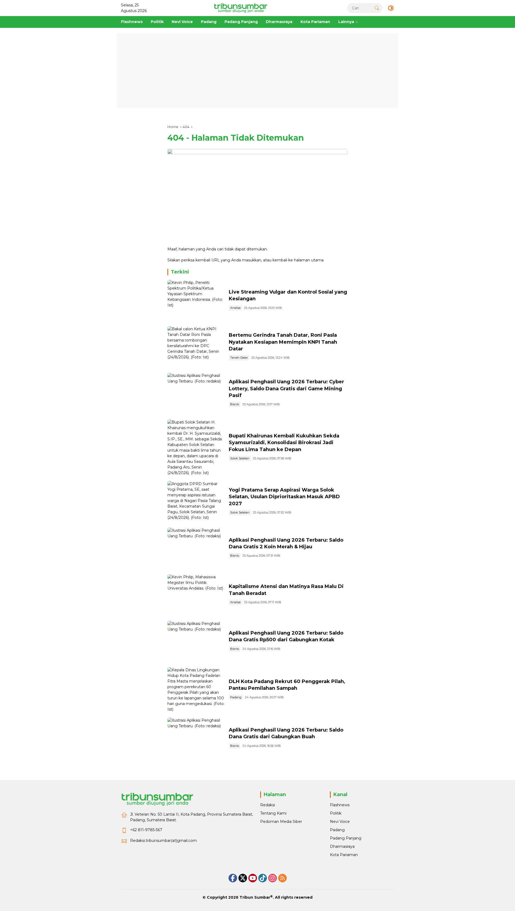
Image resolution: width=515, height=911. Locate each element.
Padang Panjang (345, 838)
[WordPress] (262, 878)
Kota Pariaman (344, 854)
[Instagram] (272, 878)
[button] (376, 7)
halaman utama (308, 260)
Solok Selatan (239, 458)
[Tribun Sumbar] (240, 7)
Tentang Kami (273, 813)
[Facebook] (233, 878)
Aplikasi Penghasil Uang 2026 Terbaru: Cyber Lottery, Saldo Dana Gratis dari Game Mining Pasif (286, 388)
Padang (235, 697)
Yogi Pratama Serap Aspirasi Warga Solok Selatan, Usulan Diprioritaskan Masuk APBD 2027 (284, 496)
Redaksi (267, 805)
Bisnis (234, 404)
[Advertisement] (257, 70)
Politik (335, 813)
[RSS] (282, 878)
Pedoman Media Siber (281, 821)
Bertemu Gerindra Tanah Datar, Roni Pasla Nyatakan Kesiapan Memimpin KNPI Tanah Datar (283, 341)
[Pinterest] (252, 878)
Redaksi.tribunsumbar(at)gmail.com (163, 840)
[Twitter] (242, 878)
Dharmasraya (342, 846)
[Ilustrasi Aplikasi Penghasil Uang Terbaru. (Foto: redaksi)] (196, 393)
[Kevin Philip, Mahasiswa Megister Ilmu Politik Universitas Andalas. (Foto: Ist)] (196, 595)
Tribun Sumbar (255, 897)
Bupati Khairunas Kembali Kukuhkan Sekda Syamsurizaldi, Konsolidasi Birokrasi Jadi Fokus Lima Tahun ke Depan (284, 442)
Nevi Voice (340, 821)
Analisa (235, 308)
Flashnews (340, 805)
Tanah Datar (239, 357)
